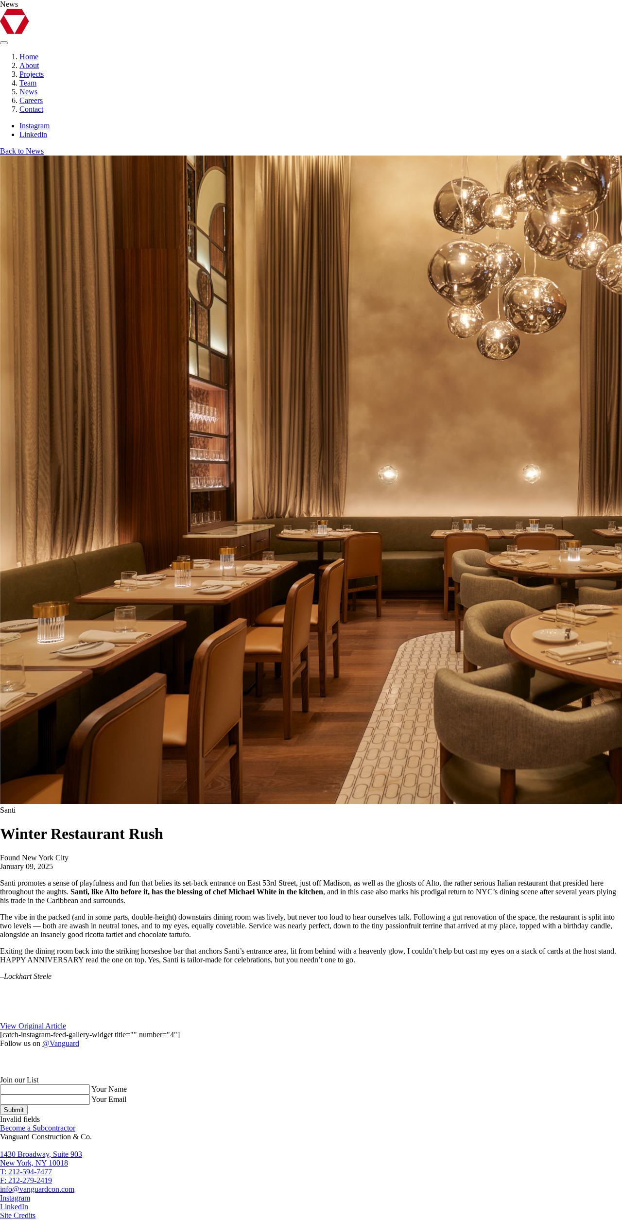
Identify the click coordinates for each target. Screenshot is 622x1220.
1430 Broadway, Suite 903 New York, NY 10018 (41, 1158)
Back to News (22, 151)
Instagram (34, 126)
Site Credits (17, 1215)
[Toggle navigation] (4, 42)
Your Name (109, 1089)
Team (27, 83)
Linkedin (33, 134)
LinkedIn (14, 1207)
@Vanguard (60, 1043)
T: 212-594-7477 (26, 1172)
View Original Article (33, 1026)
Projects (31, 74)
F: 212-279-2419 (26, 1180)
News (28, 91)
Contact (31, 109)
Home (28, 56)
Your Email (108, 1099)
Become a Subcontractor (37, 1128)
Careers (31, 100)
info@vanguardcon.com (37, 1189)
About (29, 65)
